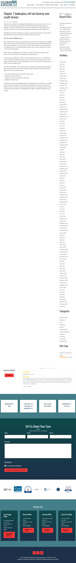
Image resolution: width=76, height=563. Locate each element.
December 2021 (64, 194)
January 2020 (63, 247)
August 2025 (63, 90)
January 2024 (63, 135)
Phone (51, 433)
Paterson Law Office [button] (47, 530)
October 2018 (63, 282)
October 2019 (63, 254)
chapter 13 (62, 324)
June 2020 (62, 237)
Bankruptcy (62, 320)
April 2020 (62, 242)
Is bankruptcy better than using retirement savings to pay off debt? (66, 48)
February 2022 (63, 190)
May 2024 (62, 126)
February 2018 (63, 301)
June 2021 (62, 209)
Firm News (14, 21)
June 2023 (62, 152)
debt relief (62, 334)
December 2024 (64, 109)
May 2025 (62, 97)
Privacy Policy (32, 559)
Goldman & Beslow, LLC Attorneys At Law (34, 557)
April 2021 (62, 213)
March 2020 (63, 244)
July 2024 (62, 121)
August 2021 (63, 204)
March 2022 (63, 187)
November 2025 (64, 83)
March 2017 (63, 306)
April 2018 (62, 297)
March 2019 (63, 270)
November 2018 (64, 280)
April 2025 (62, 99)
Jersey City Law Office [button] (66, 530)
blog (61, 322)
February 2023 (63, 161)
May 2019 (62, 266)
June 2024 (62, 123)
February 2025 (63, 104)
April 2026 (62, 71)
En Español (72, 5)
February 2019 (63, 273)
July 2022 (62, 178)
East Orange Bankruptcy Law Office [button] (9, 535)
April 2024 (62, 128)
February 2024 (63, 133)
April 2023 (62, 156)
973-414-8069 (69, 2)
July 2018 (62, 289)
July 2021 (62, 206)
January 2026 (63, 78)
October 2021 (63, 199)
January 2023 (63, 164)
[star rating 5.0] (47, 372)
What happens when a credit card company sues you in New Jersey (66, 33)
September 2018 (64, 285)
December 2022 (64, 166)
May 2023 (62, 154)
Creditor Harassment (65, 331)
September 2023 (64, 145)
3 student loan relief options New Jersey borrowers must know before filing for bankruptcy (65, 41)
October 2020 (63, 228)
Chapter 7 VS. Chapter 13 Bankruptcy (28, 406)
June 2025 (62, 95)
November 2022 (64, 168)
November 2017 (64, 304)
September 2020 (64, 230)
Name (6, 433)
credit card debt (63, 329)
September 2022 (64, 173)
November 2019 (64, 251)
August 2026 (63, 61)
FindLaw (56, 559)
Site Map (25, 559)
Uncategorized (63, 341)
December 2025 (64, 80)
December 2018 (64, 278)
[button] (37, 368)
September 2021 (64, 202)
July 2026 (62, 64)
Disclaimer (8, 462)
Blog (61, 5)
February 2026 (63, 76)
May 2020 (62, 240)
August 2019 (63, 259)
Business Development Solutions (44, 559)
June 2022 (62, 180)
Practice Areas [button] (54, 5)
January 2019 (63, 275)
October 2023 (63, 142)
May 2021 (62, 211)
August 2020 (63, 232)
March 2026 (63, 73)
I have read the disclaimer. (14, 466)
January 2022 (63, 192)
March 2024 (63, 130)
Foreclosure (63, 339)
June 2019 (62, 263)
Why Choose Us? (40, 5)
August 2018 (63, 287)
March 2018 (63, 299)
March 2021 (63, 216)
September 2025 (64, 88)
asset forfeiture (64, 317)
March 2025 (63, 102)
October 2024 (63, 114)
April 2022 (62, 185)
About (32, 5)
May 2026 (62, 69)
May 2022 (62, 183)
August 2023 (63, 147)
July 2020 (62, 235)
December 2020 (64, 223)
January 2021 (63, 221)
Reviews (48, 5)
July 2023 (62, 149)
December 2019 (64, 249)
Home (28, 5)
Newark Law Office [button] (28, 530)
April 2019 (62, 268)
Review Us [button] (9, 375)
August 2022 (63, 175)
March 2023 (63, 159)
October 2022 (63, 171)
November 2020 (64, 225)
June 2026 (62, 66)
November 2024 (64, 111)
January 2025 (63, 107)
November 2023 (64, 140)
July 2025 (62, 92)
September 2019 (64, 256)
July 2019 (62, 261)
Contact (66, 5)
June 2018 (62, 292)
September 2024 (64, 116)
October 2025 (63, 85)
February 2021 (63, 218)
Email (29, 433)
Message (7, 441)
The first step (7, 58)
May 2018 (62, 294)
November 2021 (64, 197)
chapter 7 (62, 327)
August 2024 (63, 118)
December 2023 (64, 137)
